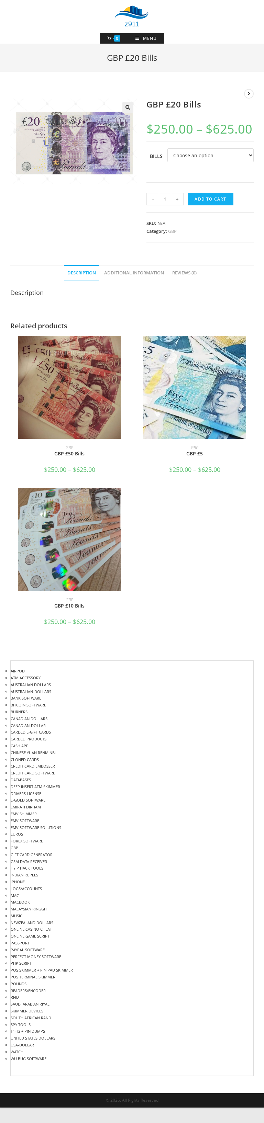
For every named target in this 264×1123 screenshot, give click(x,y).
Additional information (134, 273)
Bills (156, 156)
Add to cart (210, 199)
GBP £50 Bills (69, 453)
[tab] (81, 273)
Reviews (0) (184, 273)
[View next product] (249, 94)
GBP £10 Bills (69, 605)
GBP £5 (194, 453)
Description (81, 273)
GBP (172, 231)
